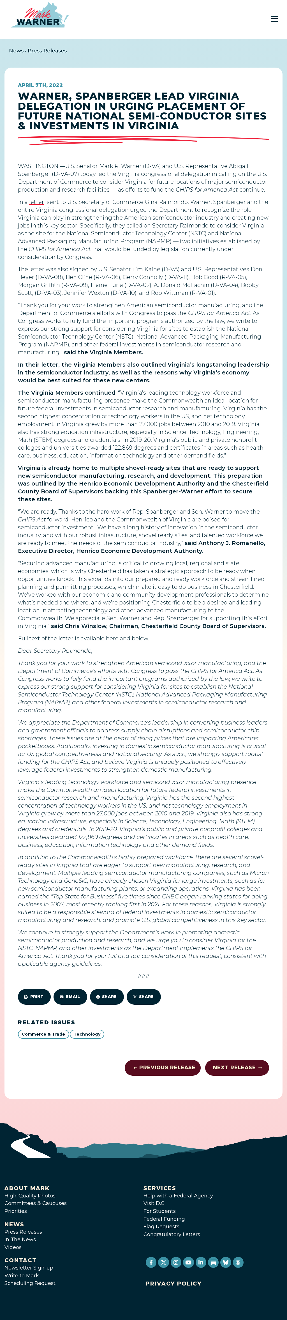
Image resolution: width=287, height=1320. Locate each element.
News (16, 51)
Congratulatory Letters (172, 1234)
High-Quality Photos (29, 1196)
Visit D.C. (154, 1203)
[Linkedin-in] (201, 1262)
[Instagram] (176, 1262)
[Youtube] (188, 1262)
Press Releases (47, 51)
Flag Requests (161, 1227)
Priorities (15, 1211)
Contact (20, 1260)
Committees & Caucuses (35, 1203)
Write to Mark (21, 1276)
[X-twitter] (163, 1262)
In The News (20, 1239)
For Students (160, 1211)
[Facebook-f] (151, 1262)
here (112, 638)
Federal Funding (164, 1219)
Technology (87, 1034)
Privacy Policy (174, 1283)
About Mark (27, 1188)
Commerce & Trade (43, 1034)
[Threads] (238, 1262)
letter (36, 202)
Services (160, 1188)
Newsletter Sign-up (28, 1268)
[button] (34, 997)
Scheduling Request (29, 1283)
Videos (13, 1247)
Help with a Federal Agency (178, 1196)
